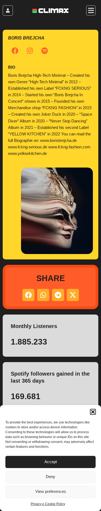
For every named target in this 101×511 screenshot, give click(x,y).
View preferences (50, 491)
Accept (50, 461)
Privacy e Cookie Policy (48, 504)
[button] (93, 412)
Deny (50, 476)
